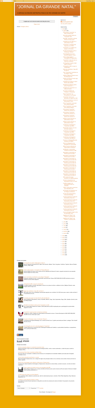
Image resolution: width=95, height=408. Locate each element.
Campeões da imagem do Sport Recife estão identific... (70, 82)
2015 (63, 254)
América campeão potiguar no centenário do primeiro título (31, 347)
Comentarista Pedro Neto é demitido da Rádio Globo (29, 352)
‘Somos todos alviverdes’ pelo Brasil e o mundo (28, 357)
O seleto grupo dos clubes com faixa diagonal (28, 374)
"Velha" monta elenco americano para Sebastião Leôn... (70, 188)
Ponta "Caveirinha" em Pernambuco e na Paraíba (69, 94)
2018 (63, 249)
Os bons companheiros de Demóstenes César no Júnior (70, 181)
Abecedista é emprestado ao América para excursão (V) (69, 162)
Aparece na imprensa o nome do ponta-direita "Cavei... (70, 100)
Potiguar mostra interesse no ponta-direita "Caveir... (69, 119)
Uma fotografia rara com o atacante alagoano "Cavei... (69, 54)
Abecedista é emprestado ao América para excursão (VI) (69, 159)
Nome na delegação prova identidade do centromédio (69, 144)
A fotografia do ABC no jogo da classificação (33, 283)
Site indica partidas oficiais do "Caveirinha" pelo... (69, 36)
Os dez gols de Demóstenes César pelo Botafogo (69, 194)
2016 (63, 252)
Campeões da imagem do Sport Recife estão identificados (36, 298)
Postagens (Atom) (25, 26)
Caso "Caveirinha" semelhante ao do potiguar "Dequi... (70, 73)
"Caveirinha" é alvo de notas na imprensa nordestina (70, 60)
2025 (63, 235)
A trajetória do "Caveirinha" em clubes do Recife (70, 88)
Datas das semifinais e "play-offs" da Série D (33, 291)
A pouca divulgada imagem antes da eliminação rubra (70, 213)
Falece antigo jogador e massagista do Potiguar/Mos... (70, 57)
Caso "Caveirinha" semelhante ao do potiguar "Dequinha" (36, 276)
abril (64, 227)
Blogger (54, 392)
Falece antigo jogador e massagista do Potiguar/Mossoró (36, 269)
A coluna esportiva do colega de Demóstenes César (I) (70, 209)
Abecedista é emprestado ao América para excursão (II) (69, 171)
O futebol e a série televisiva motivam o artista (28, 379)
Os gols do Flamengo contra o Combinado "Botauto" (70, 51)
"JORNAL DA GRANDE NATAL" (46, 6)
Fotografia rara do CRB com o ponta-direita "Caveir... (69, 42)
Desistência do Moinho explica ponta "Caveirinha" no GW (36, 305)
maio (64, 225)
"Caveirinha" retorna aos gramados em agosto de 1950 (70, 97)
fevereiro (65, 231)
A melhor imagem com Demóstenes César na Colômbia (68, 184)
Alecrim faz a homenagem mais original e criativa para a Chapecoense (33, 362)
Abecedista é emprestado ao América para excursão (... (69, 153)
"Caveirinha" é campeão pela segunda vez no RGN (69, 45)
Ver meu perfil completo (66, 23)
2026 (63, 28)
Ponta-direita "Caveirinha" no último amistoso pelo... (69, 33)
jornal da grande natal (67, 21)
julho (64, 221)
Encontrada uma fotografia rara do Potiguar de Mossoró (70, 191)
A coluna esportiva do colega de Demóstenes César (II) (70, 206)
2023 (63, 239)
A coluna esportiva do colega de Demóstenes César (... (70, 203)
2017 (63, 251)
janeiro (65, 233)
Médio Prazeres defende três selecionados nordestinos (69, 147)
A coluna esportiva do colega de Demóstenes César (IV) (70, 200)
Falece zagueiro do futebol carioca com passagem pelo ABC (37, 367)
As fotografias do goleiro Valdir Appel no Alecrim (70, 64)
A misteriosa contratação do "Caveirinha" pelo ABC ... (69, 125)
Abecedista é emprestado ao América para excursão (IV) (69, 165)
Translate (41, 388)
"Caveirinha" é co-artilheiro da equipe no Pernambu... (69, 48)
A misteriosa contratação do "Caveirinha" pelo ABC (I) (69, 137)
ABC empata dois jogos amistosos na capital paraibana (70, 177)
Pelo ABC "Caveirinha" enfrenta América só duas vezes (70, 39)
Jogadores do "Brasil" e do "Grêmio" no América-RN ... (69, 216)
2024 (63, 237)
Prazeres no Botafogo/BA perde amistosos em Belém (70, 141)
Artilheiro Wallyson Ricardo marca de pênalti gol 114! (70, 76)
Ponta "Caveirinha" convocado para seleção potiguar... (70, 104)
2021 (63, 243)
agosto (65, 30)
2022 (63, 241)
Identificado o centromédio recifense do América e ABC (69, 150)
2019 (63, 247)
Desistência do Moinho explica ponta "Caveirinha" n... (70, 85)
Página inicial (37, 24)
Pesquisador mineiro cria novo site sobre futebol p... (70, 128)
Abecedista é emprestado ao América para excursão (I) (69, 174)
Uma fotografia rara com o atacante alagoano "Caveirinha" (37, 326)
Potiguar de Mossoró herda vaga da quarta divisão (70, 79)
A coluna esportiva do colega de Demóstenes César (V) (70, 197)
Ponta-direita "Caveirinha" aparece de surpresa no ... (69, 110)
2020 (63, 245)
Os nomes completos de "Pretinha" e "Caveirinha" (69, 91)
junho (64, 223)
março (64, 229)
